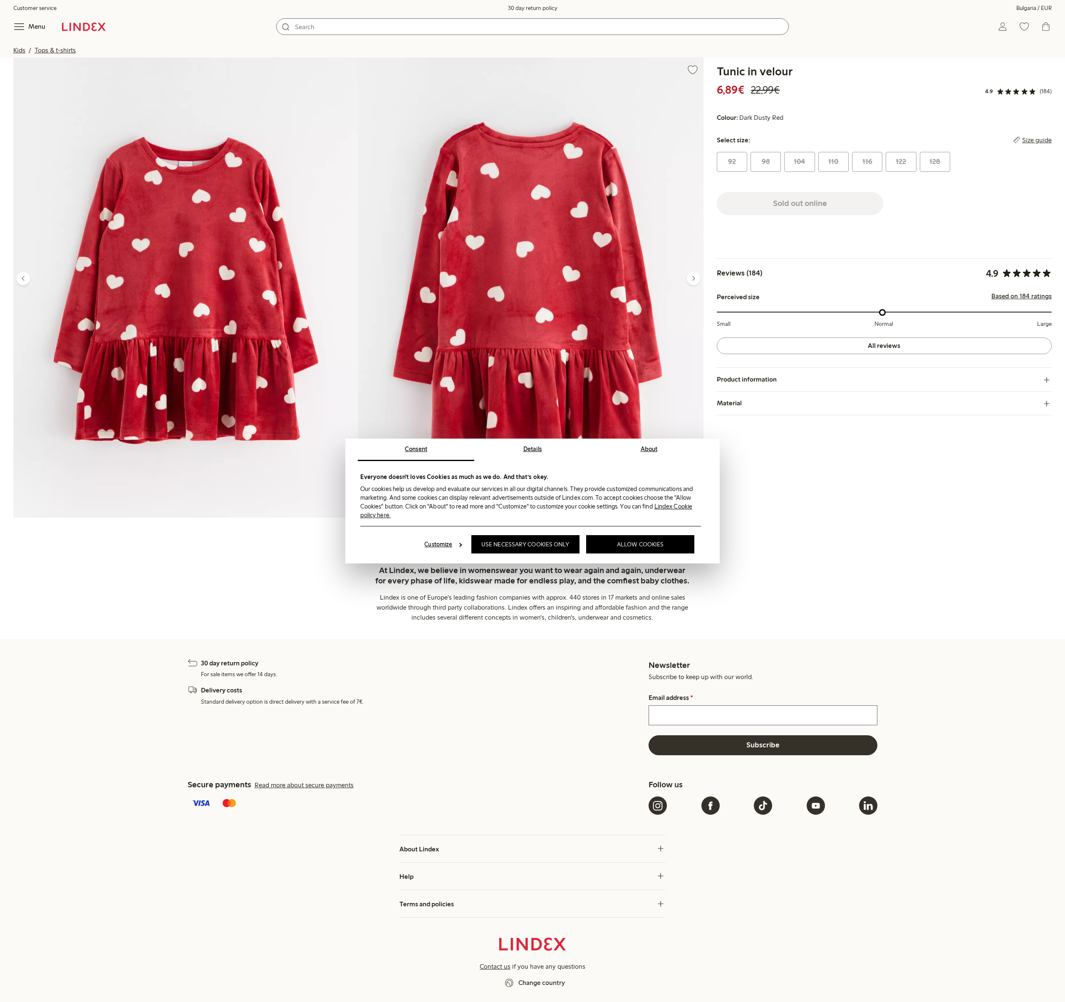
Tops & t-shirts (55, 50)
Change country (541, 983)
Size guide (1037, 140)
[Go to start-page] (84, 27)
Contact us (495, 966)
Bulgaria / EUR (1034, 8)
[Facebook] (710, 805)
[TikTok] (763, 805)
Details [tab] (532, 449)
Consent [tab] (416, 449)
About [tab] (649, 449)
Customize (438, 544)
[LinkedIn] (868, 805)
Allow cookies (640, 544)
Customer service (35, 8)
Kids (19, 50)
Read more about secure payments (304, 785)
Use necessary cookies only (525, 544)
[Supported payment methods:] (416, 803)
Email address (671, 698)
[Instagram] (658, 805)
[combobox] (532, 26)
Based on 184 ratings (1021, 296)
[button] (185, 287)
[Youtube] (816, 805)
